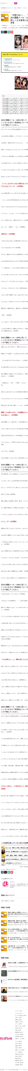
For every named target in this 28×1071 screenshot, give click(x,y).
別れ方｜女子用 (18, 1028)
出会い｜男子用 (17, 7)
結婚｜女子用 (18, 1030)
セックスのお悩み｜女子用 (20, 1015)
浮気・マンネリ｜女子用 (20, 1026)
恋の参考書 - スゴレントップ (7, 7)
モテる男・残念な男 (19, 1062)
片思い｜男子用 (18, 1047)
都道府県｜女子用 (18, 1032)
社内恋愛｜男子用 (18, 1064)
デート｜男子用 (18, 1052)
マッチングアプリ (18, 1013)
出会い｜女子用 (18, 1017)
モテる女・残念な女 (19, 1034)
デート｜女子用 (18, 1023)
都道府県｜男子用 (18, 1060)
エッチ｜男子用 (18, 1041)
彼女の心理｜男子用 (19, 1054)
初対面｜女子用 (18, 1019)
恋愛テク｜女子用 (18, 1021)
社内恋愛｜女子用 (18, 1036)
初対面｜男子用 (18, 1045)
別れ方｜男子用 (18, 1056)
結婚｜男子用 (18, 1058)
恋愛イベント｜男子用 (19, 1050)
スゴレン (12, 882)
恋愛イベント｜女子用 (19, 1038)
